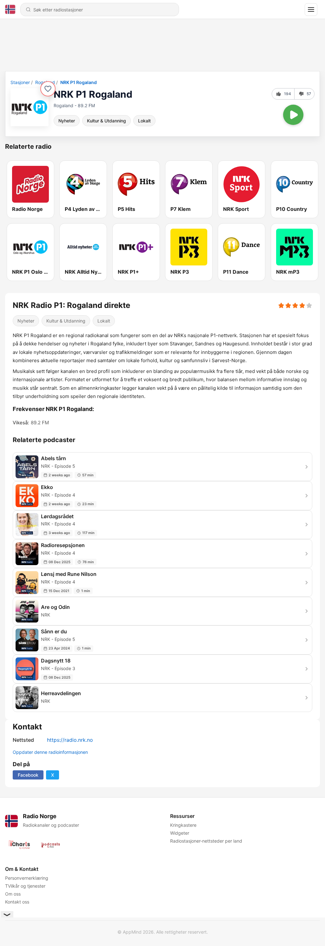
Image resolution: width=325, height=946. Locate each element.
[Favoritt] (48, 88)
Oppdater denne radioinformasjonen (50, 752)
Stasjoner (20, 82)
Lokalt (144, 120)
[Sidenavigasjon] (311, 9)
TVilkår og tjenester (25, 886)
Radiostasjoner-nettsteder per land (206, 841)
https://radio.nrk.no (70, 740)
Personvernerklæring (26, 878)
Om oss (13, 894)
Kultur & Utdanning (106, 120)
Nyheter (66, 120)
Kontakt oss (17, 901)
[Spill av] (293, 115)
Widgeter (179, 833)
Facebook (28, 775)
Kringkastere (183, 825)
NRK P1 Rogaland (78, 82)
